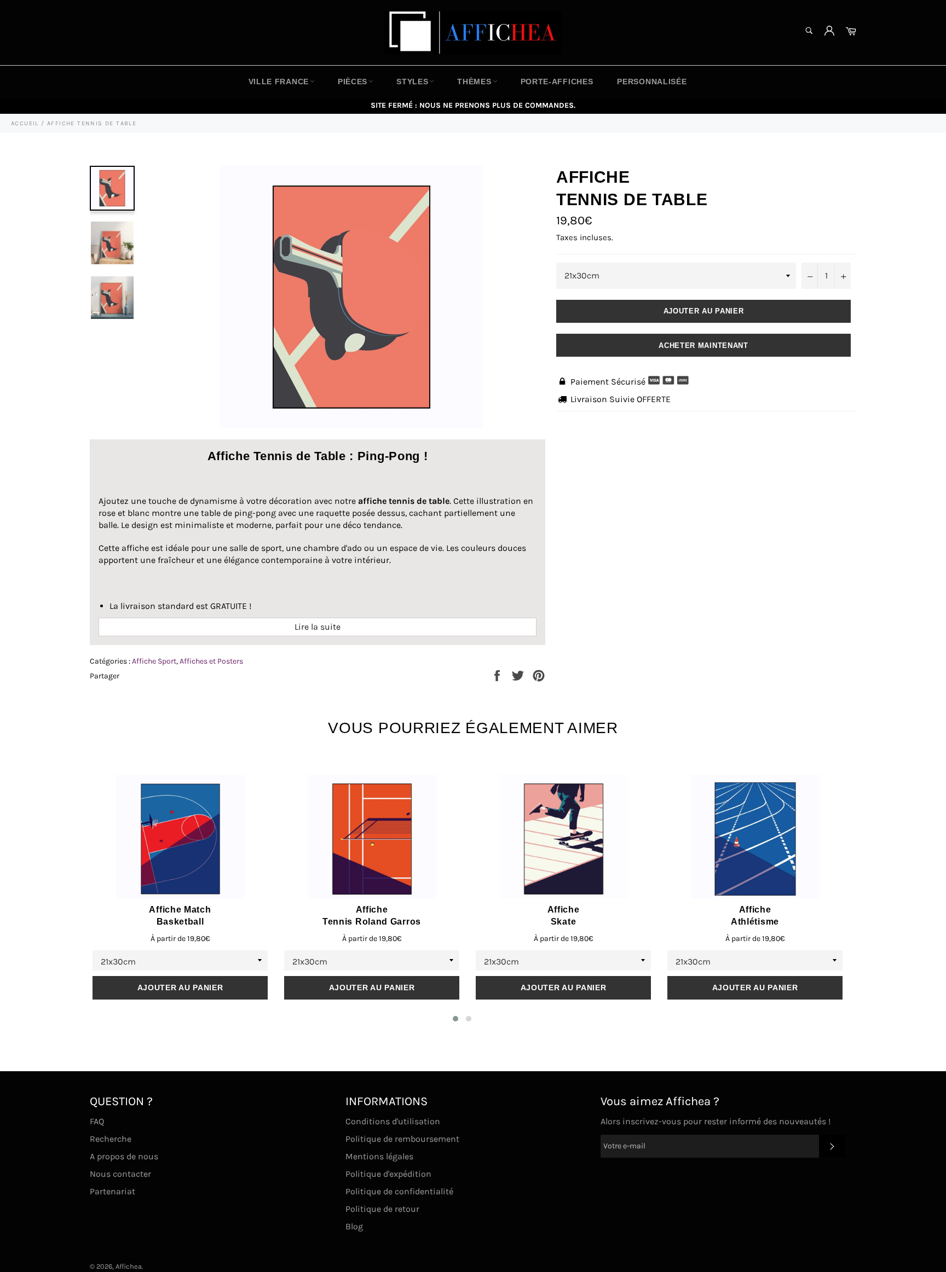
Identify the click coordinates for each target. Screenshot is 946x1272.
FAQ (97, 1121)
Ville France (279, 81)
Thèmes (474, 81)
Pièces (352, 81)
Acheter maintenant (703, 345)
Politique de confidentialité (399, 1191)
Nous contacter (120, 1174)
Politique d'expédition (388, 1174)
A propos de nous (124, 1156)
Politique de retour (382, 1209)
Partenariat (112, 1191)
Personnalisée (652, 81)
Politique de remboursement (402, 1139)
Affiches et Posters (211, 661)
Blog (354, 1226)
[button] (455, 1018)
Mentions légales (379, 1156)
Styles (412, 81)
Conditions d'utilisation (392, 1121)
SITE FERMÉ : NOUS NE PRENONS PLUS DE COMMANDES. (473, 105)
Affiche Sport (154, 661)
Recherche (110, 1139)
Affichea (129, 1266)
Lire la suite (318, 627)
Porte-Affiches (557, 81)
